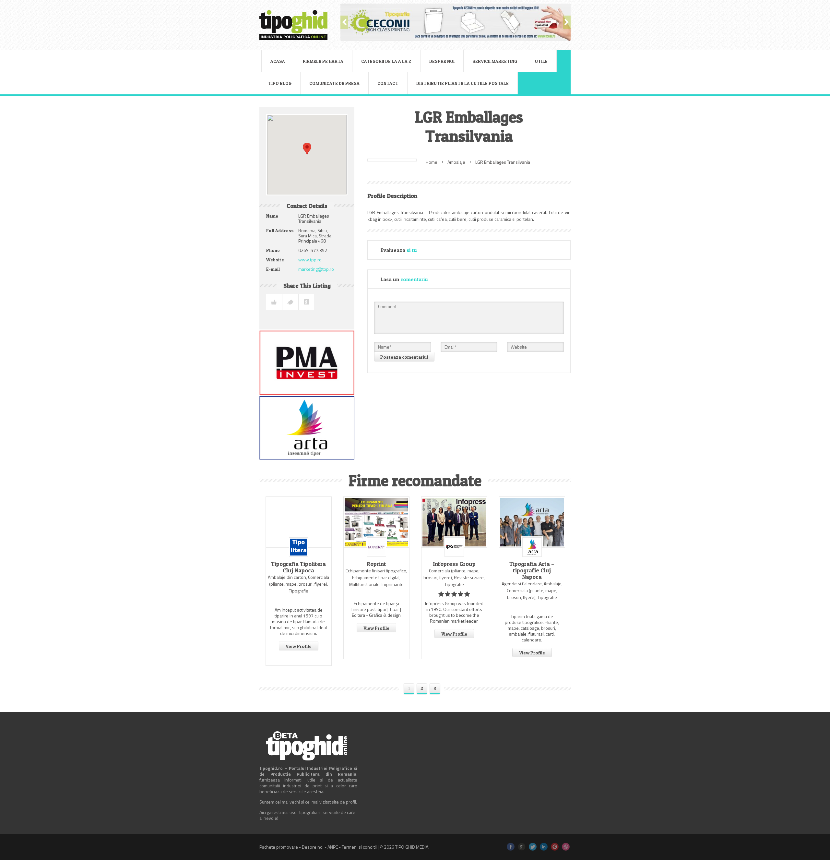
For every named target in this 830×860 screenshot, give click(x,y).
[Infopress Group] (454, 522)
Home (431, 162)
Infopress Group (454, 564)
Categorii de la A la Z (386, 61)
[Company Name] (298, 547)
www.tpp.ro (310, 259)
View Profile (299, 646)
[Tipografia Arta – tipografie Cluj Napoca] (532, 522)
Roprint (376, 564)
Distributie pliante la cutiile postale (462, 83)
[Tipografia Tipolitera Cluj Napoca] (298, 522)
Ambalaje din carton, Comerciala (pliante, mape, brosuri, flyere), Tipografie (298, 584)
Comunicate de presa (334, 83)
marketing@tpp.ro (316, 269)
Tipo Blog (279, 83)
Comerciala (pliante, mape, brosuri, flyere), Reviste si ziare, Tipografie (454, 577)
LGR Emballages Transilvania (502, 162)
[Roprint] (376, 522)
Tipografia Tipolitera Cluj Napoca (298, 567)
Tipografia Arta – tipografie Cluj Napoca (531, 570)
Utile (541, 61)
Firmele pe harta (323, 61)
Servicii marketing (494, 61)
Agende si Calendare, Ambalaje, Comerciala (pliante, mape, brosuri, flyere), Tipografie (532, 590)
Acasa (277, 61)
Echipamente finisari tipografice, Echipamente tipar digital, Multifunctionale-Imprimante (376, 577)
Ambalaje (456, 162)
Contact (387, 83)
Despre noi (442, 61)
